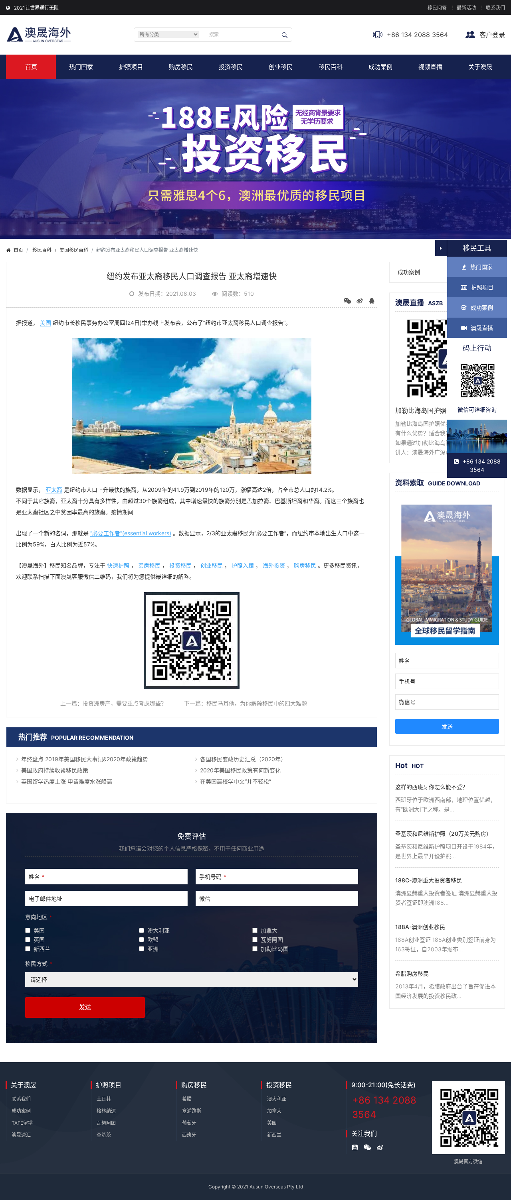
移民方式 (38, 963)
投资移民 (231, 67)
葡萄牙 (189, 1123)
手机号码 (212, 876)
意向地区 (38, 916)
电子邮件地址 (45, 898)
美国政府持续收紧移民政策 (54, 770)
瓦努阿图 (106, 1123)
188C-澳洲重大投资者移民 (428, 880)
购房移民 (181, 67)
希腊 (187, 1099)
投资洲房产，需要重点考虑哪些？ (124, 703)
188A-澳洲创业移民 (420, 926)
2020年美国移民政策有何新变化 (240, 770)
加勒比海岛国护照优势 (427, 410)
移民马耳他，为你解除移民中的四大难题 (256, 703)
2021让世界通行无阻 (36, 8)
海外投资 (274, 565)
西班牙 (189, 1135)
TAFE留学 (22, 1123)
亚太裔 (54, 489)
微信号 (407, 702)
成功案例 (380, 67)
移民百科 (331, 67)
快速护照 (118, 565)
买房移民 (149, 565)
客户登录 (491, 35)
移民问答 (437, 8)
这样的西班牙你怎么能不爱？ (431, 787)
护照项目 (131, 67)
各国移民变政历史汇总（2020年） (243, 759)
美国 (45, 322)
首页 (31, 67)
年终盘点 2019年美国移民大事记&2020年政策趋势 (84, 759)
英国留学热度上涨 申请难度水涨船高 (66, 781)
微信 (204, 898)
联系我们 (495, 8)
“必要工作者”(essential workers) (130, 533)
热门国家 (81, 67)
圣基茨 (104, 1135)
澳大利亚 (276, 1099)
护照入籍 (243, 565)
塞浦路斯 (191, 1111)
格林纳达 (106, 1111)
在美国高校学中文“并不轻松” (235, 781)
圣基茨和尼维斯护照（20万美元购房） (443, 833)
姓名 (36, 876)
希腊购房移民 (412, 973)
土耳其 (104, 1099)
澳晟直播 (482, 327)
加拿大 (274, 1111)
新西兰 (274, 1135)
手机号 (407, 681)
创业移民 (281, 67)
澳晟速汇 (21, 1135)
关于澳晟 (480, 67)
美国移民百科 (73, 250)
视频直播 (430, 67)
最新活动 (466, 8)
